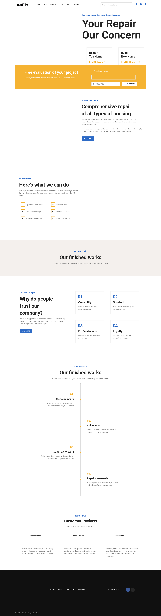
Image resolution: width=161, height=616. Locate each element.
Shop (60, 589)
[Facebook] (128, 590)
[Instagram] (133, 590)
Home (52, 589)
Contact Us (70, 589)
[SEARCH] (129, 4)
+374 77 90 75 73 (113, 589)
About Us (81, 589)
